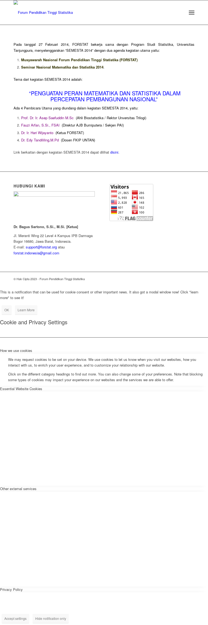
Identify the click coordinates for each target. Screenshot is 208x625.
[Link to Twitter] (158, 279)
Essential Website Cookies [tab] (21, 388)
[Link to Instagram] (166, 279)
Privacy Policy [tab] (11, 589)
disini (114, 152)
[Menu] (191, 12)
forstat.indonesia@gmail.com (36, 252)
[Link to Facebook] (174, 279)
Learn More (26, 309)
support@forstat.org (41, 247)
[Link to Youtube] (182, 279)
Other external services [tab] (18, 488)
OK (6, 309)
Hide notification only (50, 618)
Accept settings (15, 618)
